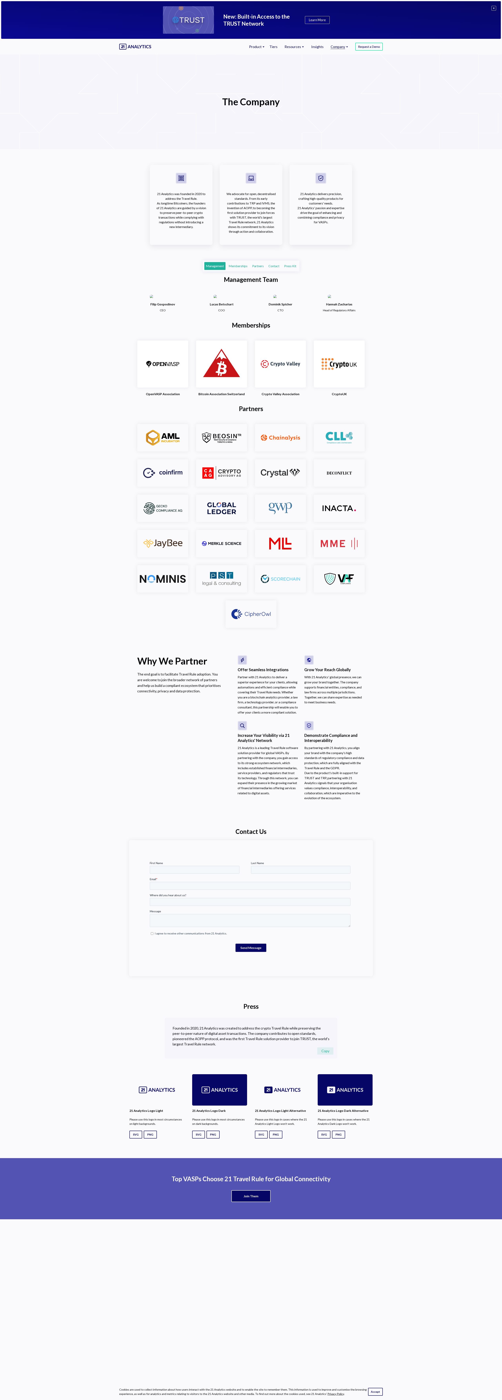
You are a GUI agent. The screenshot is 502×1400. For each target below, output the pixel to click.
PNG (150, 1134)
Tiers (273, 47)
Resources (293, 47)
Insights (317, 47)
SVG (136, 1134)
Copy (325, 1051)
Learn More (317, 20)
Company (338, 47)
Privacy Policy (335, 1393)
